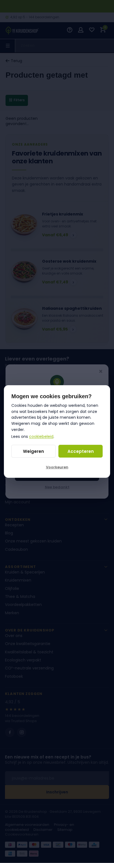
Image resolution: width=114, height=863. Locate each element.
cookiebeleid (41, 436)
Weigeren (33, 451)
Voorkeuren (57, 467)
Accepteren (81, 451)
